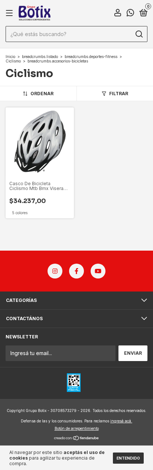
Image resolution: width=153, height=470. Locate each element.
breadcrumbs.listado (40, 56)
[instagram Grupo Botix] (55, 271)
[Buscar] (139, 34)
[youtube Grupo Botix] (98, 271)
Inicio (10, 56)
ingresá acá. (121, 421)
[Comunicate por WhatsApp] (130, 13)
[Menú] (11, 13)
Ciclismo (13, 61)
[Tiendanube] (76, 438)
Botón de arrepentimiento (77, 428)
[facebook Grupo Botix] (76, 271)
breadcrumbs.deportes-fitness (91, 56)
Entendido (128, 458)
